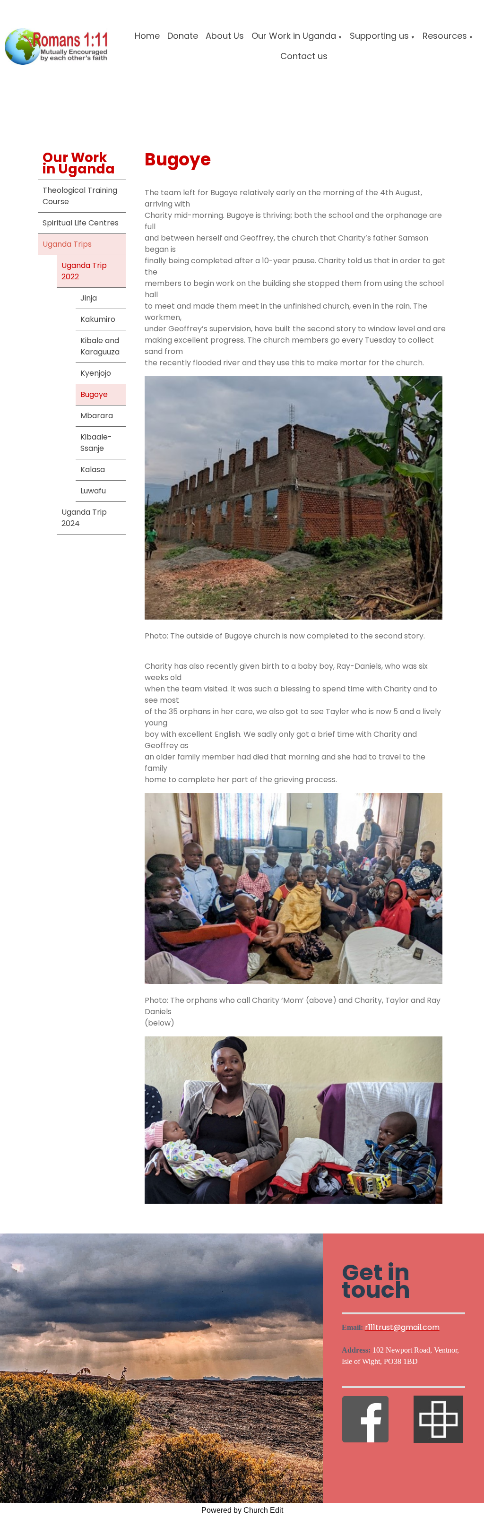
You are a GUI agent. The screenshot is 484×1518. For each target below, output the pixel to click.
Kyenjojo (95, 373)
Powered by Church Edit (242, 1510)
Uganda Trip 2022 (84, 271)
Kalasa (92, 469)
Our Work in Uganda (293, 36)
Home (147, 36)
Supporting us (379, 36)
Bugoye (94, 394)
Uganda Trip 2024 (84, 518)
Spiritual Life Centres (81, 222)
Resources (445, 36)
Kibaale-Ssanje (96, 442)
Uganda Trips (67, 244)
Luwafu (93, 490)
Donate (182, 36)
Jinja (88, 298)
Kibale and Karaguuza (100, 346)
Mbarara (96, 415)
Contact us (304, 56)
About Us (225, 36)
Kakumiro (97, 319)
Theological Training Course (80, 196)
